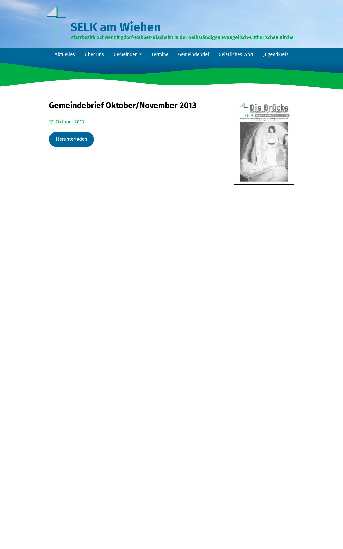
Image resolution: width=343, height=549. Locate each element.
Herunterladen (71, 139)
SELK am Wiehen (115, 27)
